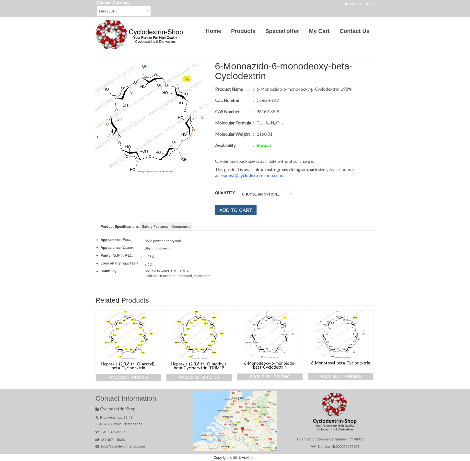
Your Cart (360, 4)
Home (213, 31)
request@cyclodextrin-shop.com (251, 175)
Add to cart (235, 210)
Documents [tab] (180, 226)
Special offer (282, 31)
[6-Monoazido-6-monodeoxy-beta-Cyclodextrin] (151, 118)
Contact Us (355, 31)
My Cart (319, 31)
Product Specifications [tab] (120, 226)
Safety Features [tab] (155, 226)
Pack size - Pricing (128, 377)
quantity (225, 193)
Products (243, 31)
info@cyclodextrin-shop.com (122, 446)
